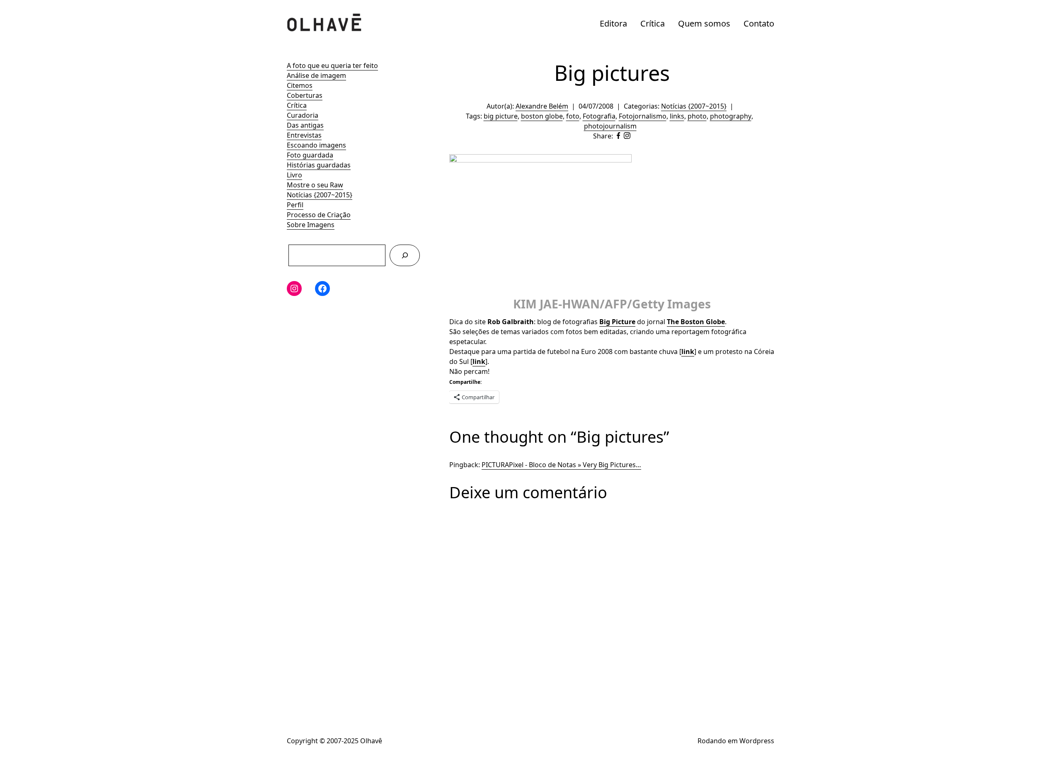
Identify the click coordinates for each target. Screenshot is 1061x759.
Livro (294, 174)
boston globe (542, 116)
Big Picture (617, 321)
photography (730, 116)
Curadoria (302, 115)
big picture (501, 116)
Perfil (295, 204)
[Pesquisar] (405, 255)
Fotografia (599, 116)
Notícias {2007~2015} (319, 194)
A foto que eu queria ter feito (332, 65)
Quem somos (704, 23)
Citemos (299, 85)
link (687, 351)
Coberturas (304, 95)
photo (697, 116)
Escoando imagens (316, 145)
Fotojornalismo (642, 116)
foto (572, 116)
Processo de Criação (319, 214)
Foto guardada (310, 155)
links (677, 116)
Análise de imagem (316, 75)
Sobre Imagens (310, 224)
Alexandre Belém (542, 106)
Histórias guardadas (319, 165)
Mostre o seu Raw (315, 184)
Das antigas (305, 125)
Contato (759, 23)
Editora (613, 23)
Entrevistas (304, 135)
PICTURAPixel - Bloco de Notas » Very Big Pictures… (561, 464)
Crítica (652, 23)
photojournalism (610, 126)
